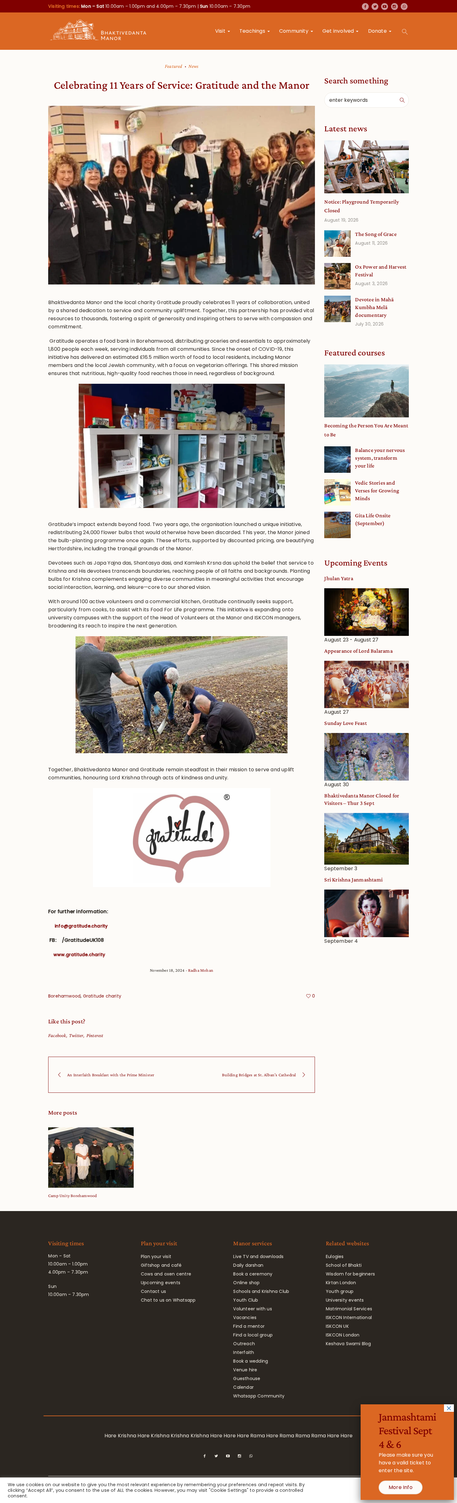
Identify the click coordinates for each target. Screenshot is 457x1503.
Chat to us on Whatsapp (168, 1300)
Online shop (246, 1283)
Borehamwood (64, 996)
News (193, 66)
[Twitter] (375, 6)
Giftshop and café (161, 1265)
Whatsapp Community (258, 1396)
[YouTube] (384, 6)
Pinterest (95, 1035)
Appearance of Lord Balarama (358, 651)
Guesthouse (246, 1378)
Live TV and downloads (258, 1256)
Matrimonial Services (349, 1309)
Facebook (57, 1035)
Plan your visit (156, 1256)
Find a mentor (249, 1326)
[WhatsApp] (404, 6)
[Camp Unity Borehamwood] (91, 1157)
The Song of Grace (375, 234)
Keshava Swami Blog (348, 1344)
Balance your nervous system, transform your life (380, 458)
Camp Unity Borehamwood (72, 1195)
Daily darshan (248, 1265)
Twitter (76, 1035)
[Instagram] (394, 6)
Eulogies (335, 1256)
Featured (173, 66)
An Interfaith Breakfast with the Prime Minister (110, 1074)
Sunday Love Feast (345, 723)
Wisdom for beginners (350, 1274)
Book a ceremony (252, 1274)
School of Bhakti (344, 1265)
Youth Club (245, 1300)
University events (345, 1300)
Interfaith (243, 1352)
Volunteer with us (252, 1309)
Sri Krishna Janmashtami (353, 879)
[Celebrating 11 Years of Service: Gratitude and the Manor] (181, 195)
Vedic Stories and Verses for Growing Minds (377, 490)
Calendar (243, 1387)
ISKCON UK (337, 1326)
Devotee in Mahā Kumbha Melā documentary (374, 307)
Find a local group (253, 1335)
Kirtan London (341, 1283)
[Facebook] (365, 6)
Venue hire (245, 1370)
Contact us (153, 1291)
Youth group (339, 1291)
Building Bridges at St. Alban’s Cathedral (259, 1074)
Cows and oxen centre (166, 1274)
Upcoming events (160, 1283)
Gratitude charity (102, 996)
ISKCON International (349, 1317)
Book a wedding (250, 1361)
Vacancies (244, 1317)
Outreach (244, 1344)
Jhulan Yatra (338, 578)
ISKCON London (343, 1335)
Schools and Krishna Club (261, 1291)
